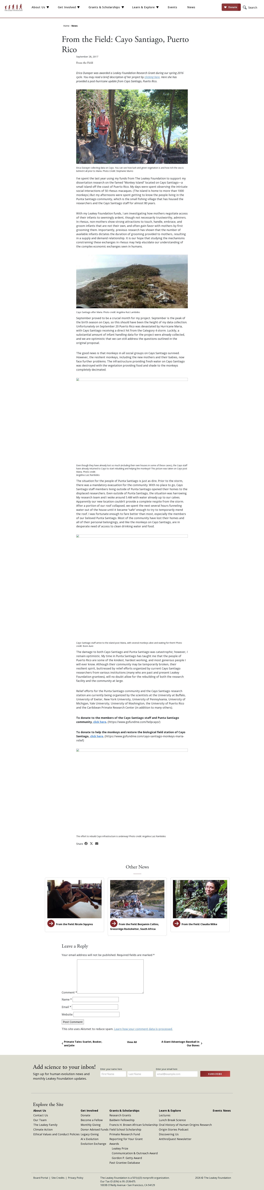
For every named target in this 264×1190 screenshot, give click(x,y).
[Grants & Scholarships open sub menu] (123, 7)
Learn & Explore (143, 7)
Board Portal (40, 1177)
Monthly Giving (91, 1125)
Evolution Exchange (93, 1144)
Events (172, 7)
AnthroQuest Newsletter (175, 1139)
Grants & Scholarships (104, 7)
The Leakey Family (45, 1125)
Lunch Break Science (172, 1120)
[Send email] (96, 844)
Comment (69, 992)
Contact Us (40, 1115)
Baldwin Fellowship (122, 1120)
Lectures (164, 1115)
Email (66, 1007)
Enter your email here (167, 1069)
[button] (250, 7)
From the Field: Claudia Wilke (199, 924)
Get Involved (67, 7)
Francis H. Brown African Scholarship (133, 1125)
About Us (38, 7)
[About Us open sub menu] (48, 7)
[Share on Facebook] (86, 844)
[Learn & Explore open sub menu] (157, 7)
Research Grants (120, 1115)
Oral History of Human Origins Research (185, 1125)
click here (99, 722)
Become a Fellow (92, 1120)
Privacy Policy (75, 1177)
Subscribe (215, 1073)
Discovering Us (169, 1134)
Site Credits (57, 1177)
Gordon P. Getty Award (127, 1158)
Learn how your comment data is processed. (143, 1029)
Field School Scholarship (125, 1129)
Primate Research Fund (124, 1134)
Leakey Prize (120, 1148)
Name (67, 999)
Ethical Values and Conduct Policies (56, 1134)
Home (66, 25)
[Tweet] (92, 844)
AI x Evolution (89, 1139)
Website (67, 1014)
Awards (114, 1144)
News (191, 7)
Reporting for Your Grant (126, 1139)
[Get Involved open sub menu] (78, 7)
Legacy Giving (90, 1134)
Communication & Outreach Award (135, 1153)
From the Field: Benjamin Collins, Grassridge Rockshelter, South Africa (134, 927)
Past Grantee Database (124, 1162)
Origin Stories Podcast (174, 1129)
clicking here (152, 77)
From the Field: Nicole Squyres (74, 924)
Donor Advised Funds (94, 1129)
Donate (85, 1115)
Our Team (40, 1120)
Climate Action (43, 1129)
